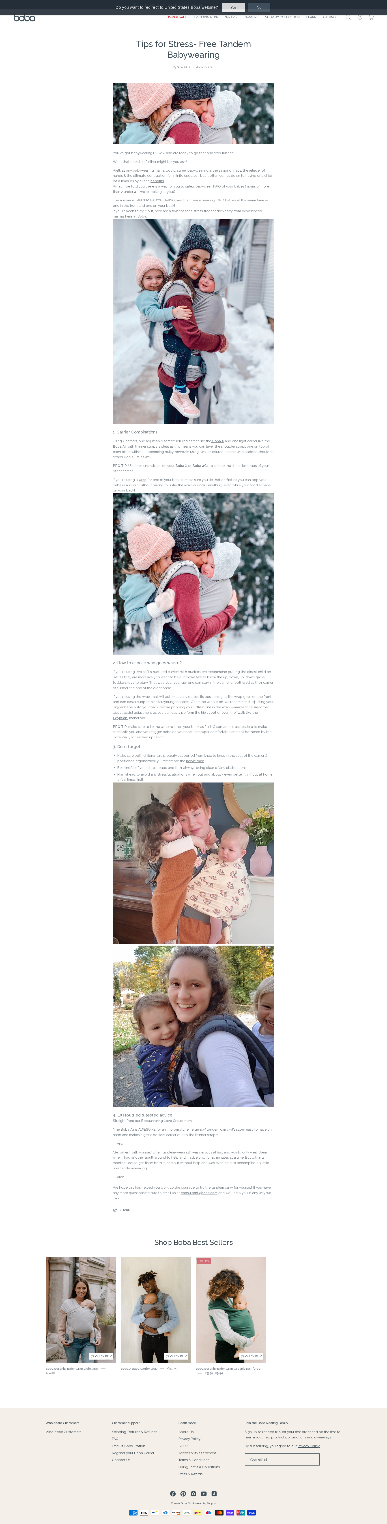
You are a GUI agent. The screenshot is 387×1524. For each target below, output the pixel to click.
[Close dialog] (238, 676)
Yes (233, 7)
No (259, 7)
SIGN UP (193, 839)
